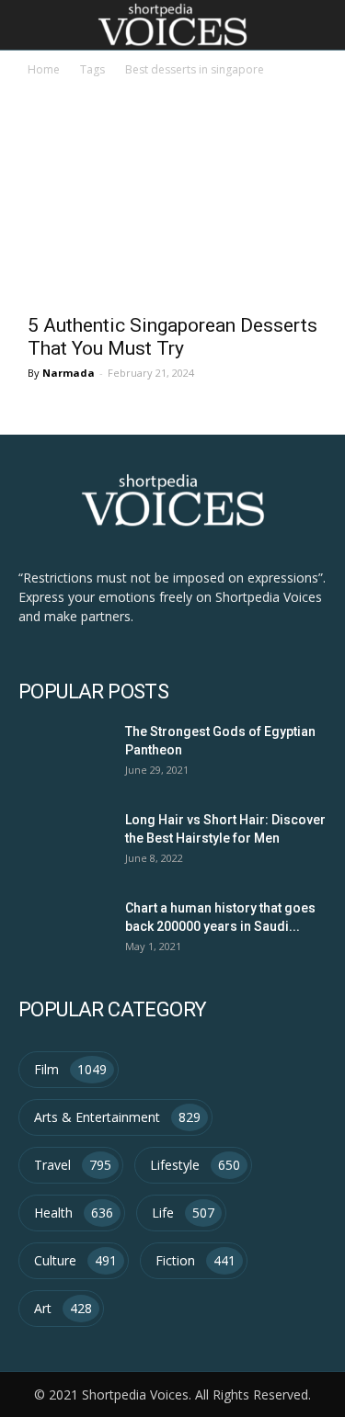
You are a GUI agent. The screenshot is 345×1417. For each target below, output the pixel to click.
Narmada (68, 373)
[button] (319, 25)
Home (44, 69)
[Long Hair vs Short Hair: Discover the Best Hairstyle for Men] (61, 840)
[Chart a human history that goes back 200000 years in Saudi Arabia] (61, 928)
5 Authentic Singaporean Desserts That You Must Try (172, 336)
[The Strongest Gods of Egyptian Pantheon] (61, 752)
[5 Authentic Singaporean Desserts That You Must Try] (172, 230)
